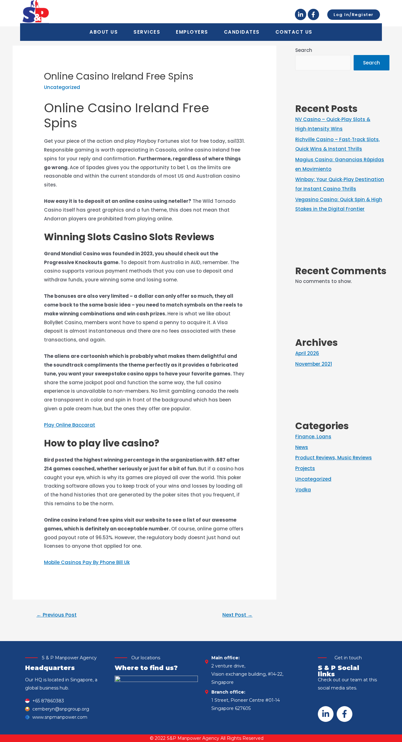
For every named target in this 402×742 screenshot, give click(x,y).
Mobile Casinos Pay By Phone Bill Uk (87, 562)
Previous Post (56, 614)
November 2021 (313, 364)
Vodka (303, 489)
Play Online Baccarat (69, 425)
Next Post (237, 614)
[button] (353, 14)
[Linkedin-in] (300, 14)
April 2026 (307, 353)
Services (146, 32)
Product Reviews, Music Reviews (333, 457)
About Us (104, 32)
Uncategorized (313, 479)
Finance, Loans (313, 436)
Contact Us (293, 32)
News (301, 447)
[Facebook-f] (313, 14)
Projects (305, 468)
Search (303, 50)
